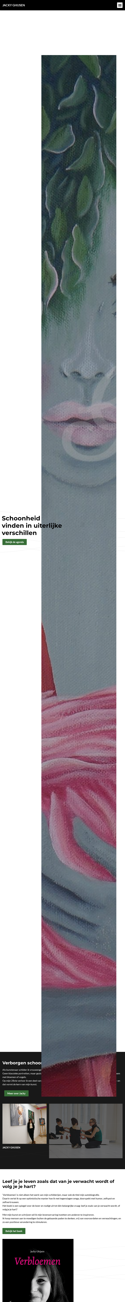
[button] (120, 5)
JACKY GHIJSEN (13, 5)
